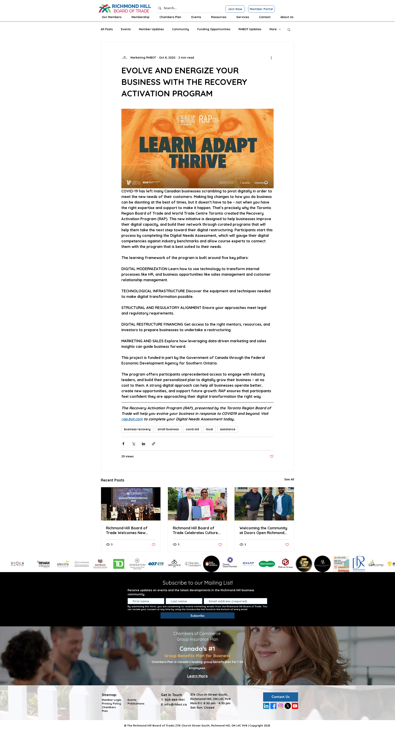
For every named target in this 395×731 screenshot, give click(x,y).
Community (180, 29)
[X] (288, 706)
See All (289, 479)
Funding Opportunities (213, 29)
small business (168, 429)
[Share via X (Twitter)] (133, 444)
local (209, 429)
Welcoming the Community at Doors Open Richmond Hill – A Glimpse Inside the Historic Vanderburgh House (263, 530)
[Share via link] (154, 444)
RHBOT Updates (249, 29)
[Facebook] (273, 706)
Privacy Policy (111, 703)
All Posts (107, 29)
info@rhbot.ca (175, 704)
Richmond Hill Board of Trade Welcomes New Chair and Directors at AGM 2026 (130, 530)
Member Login (111, 699)
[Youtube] (295, 706)
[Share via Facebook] (123, 444)
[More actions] (271, 57)
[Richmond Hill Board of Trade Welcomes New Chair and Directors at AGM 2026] (130, 503)
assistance (227, 429)
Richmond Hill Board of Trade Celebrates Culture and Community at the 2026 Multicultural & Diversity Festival (197, 530)
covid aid (192, 429)
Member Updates (151, 29)
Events (126, 29)
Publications (136, 703)
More (273, 29)
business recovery (137, 429)
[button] (111, 17)
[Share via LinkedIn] (143, 444)
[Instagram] (281, 706)
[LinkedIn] (266, 706)
